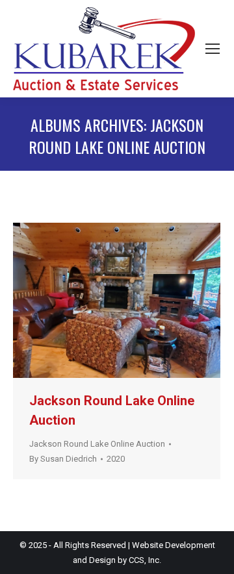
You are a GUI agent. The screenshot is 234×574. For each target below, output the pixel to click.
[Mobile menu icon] (212, 48)
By (63, 459)
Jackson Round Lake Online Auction (97, 444)
